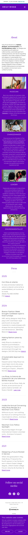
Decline (7, 531)
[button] (24, 7)
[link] (10, 7)
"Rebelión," (5, 113)
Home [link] (14, 513)
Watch (7, 296)
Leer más (17, 390)
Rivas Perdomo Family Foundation (14, 142)
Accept (20, 531)
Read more (12, 332)
